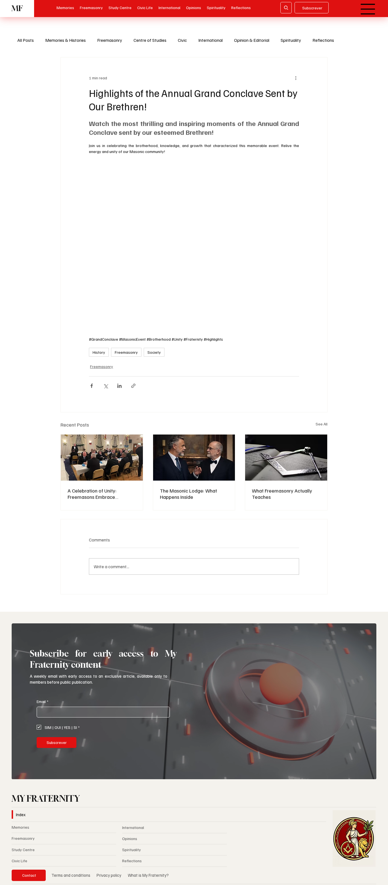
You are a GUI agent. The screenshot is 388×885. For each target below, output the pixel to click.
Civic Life (19, 860)
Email (42, 701)
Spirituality (291, 40)
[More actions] (295, 78)
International (210, 40)
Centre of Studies (149, 40)
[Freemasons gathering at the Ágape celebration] (102, 458)
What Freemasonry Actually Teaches (282, 493)
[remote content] (194, 248)
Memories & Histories (65, 40)
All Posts (25, 40)
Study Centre (23, 849)
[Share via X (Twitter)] (105, 385)
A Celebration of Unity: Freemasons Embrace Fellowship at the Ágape (94, 493)
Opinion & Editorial (251, 40)
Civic (182, 40)
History (99, 352)
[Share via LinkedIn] (119, 385)
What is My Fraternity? (148, 875)
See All (321, 423)
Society (154, 352)
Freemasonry (109, 40)
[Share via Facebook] (91, 385)
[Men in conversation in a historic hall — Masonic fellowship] (194, 458)
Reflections (323, 40)
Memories (20, 827)
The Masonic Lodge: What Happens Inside (188, 493)
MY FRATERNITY (46, 798)
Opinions (129, 838)
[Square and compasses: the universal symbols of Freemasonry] (286, 458)
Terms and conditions (70, 875)
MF (17, 8)
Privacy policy (109, 875)
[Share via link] (133, 385)
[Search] (286, 7)
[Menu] (368, 9)
